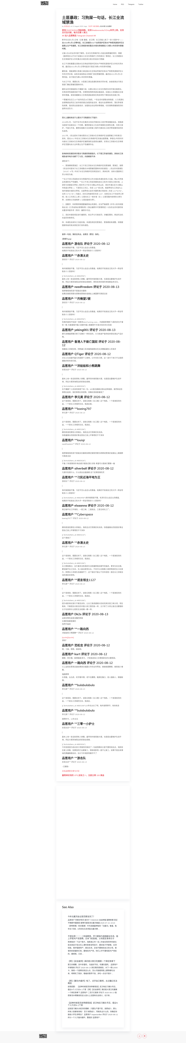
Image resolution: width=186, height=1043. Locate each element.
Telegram (131, 4)
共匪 (94, 26)
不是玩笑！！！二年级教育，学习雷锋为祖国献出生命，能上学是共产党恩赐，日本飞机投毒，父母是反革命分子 (93, 937)
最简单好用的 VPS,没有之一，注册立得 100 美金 (83, 775)
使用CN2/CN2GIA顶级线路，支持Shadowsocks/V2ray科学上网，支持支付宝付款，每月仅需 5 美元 (93, 31)
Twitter (140, 4)
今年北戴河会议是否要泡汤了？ (81, 916)
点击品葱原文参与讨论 (70, 771)
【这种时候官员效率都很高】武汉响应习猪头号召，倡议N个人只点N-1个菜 (93, 1004)
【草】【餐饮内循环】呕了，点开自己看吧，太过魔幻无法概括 (92, 982)
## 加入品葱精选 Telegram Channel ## (79, 35)
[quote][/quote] (68, 637)
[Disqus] (93, 818)
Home (115, 4)
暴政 (97, 26)
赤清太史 (67, 26)
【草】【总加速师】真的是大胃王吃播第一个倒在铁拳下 (91, 961)
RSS (122, 4)
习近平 (90, 26)
